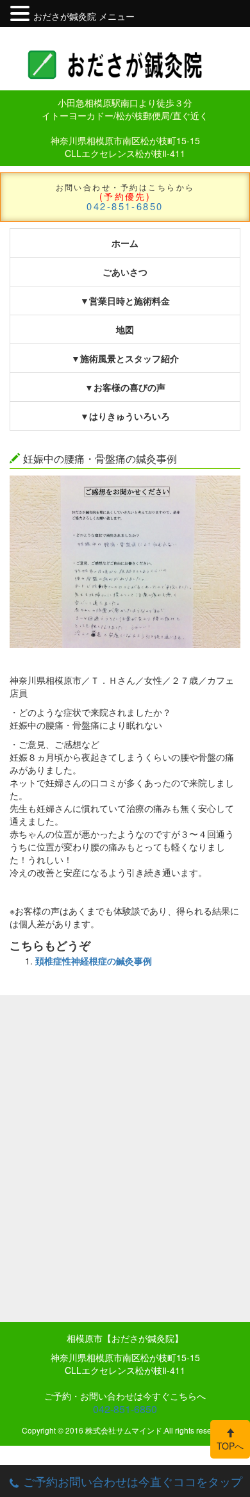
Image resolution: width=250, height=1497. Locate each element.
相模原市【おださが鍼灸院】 (125, 1338)
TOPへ (230, 1445)
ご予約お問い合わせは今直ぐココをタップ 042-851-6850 (132, 1485)
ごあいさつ (125, 271)
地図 (125, 329)
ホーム (125, 242)
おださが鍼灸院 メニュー (84, 16)
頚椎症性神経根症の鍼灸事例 (93, 960)
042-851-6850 (125, 206)
